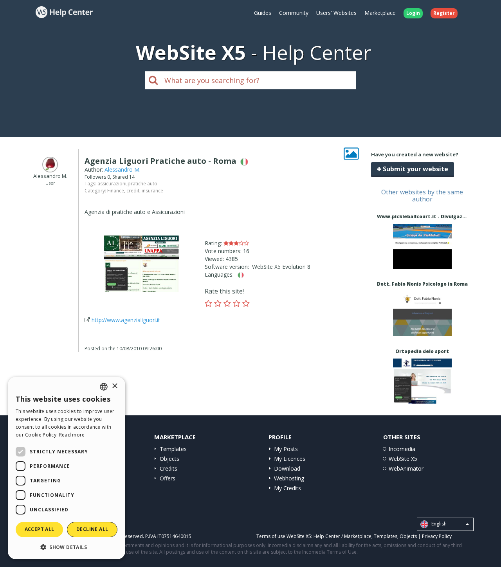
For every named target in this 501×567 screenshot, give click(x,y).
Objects (169, 458)
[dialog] (66, 468)
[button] (66, 546)
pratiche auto (142, 183)
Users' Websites (336, 12)
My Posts (286, 449)
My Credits (287, 488)
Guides (262, 12)
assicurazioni (111, 183)
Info (422, 261)
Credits (168, 468)
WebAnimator (406, 468)
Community (293, 12)
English (438, 524)
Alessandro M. (123, 169)
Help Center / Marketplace (342, 536)
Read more (72, 434)
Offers (167, 478)
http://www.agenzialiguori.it (126, 320)
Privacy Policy (437, 536)
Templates (173, 449)
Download (287, 468)
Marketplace (380, 12)
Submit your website (414, 169)
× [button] (114, 386)
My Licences (289, 458)
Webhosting (289, 478)
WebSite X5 (403, 458)
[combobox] (104, 387)
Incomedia (402, 449)
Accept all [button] (39, 529)
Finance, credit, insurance (135, 190)
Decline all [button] (92, 529)
